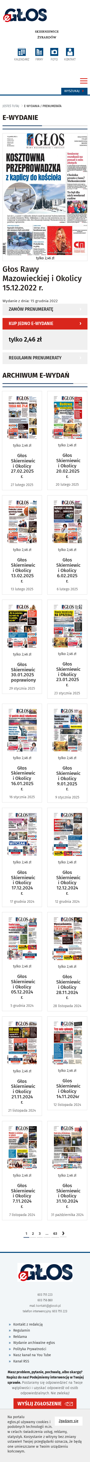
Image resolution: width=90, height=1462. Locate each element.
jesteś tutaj (10, 106)
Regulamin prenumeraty (35, 358)
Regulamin (21, 1330)
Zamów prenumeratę (31, 309)
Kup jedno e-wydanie (31, 323)
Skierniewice (47, 31)
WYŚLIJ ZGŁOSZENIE (40, 1404)
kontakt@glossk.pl (48, 1306)
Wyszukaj (72, 91)
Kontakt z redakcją (28, 1324)
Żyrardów (47, 37)
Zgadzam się (70, 1421)
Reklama (20, 1337)
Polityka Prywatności (29, 1349)
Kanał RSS (21, 1361)
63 (55, 1233)
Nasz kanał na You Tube (32, 1355)
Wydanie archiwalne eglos (34, 1343)
